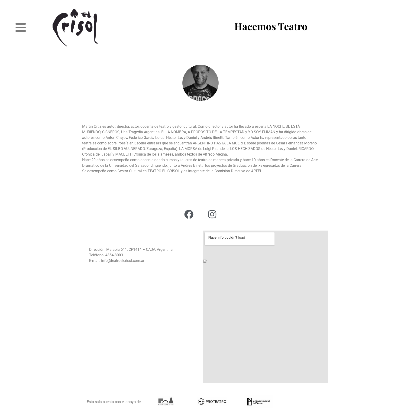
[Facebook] (189, 214)
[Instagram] (212, 214)
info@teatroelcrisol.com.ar (122, 260)
